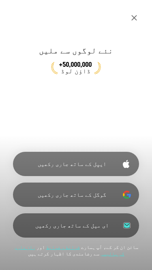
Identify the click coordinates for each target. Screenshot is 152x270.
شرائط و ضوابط (63, 247)
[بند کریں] (134, 18)
